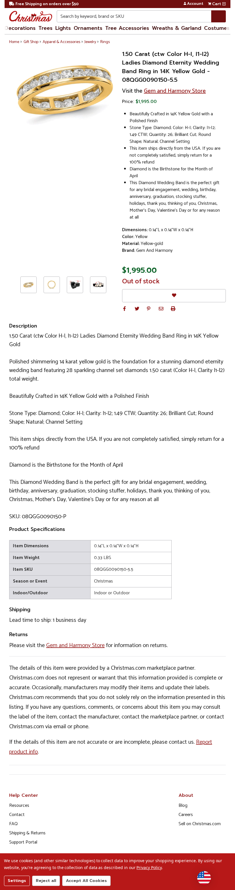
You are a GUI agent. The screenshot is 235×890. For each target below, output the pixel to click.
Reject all (46, 881)
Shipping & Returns (27, 833)
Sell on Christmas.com (200, 824)
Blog (183, 805)
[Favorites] (174, 295)
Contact (17, 815)
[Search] (218, 16)
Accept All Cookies (86, 881)
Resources (19, 805)
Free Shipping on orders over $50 (47, 4)
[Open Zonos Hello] (204, 878)
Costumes (217, 28)
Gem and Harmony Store (175, 91)
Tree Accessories (127, 28)
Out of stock (141, 281)
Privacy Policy (148, 867)
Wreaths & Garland (176, 28)
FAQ (13, 824)
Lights (63, 28)
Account (195, 4)
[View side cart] (224, 4)
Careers (186, 815)
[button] (124, 308)
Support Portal (23, 842)
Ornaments (88, 28)
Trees (45, 28)
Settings (17, 881)
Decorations (20, 28)
